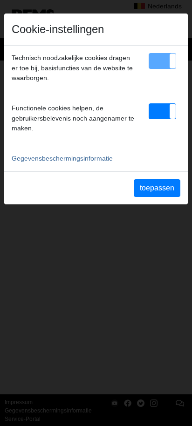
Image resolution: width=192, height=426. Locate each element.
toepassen (157, 188)
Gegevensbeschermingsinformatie (62, 158)
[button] (162, 61)
